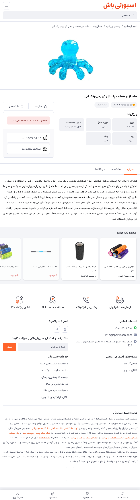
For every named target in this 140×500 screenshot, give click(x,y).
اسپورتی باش (130, 26)
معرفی (130, 169)
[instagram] (65, 329)
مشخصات (116, 169)
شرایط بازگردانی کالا (57, 384)
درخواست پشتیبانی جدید (53, 364)
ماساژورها (97, 26)
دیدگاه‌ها (100, 169)
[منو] (6, 5)
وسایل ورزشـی (113, 26)
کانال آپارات (130, 364)
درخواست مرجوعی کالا (56, 390)
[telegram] (57, 329)
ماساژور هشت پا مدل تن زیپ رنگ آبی (70, 26)
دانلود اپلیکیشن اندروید (54, 397)
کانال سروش (130, 370)
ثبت (9, 347)
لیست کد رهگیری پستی (54, 377)
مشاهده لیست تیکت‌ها (54, 370)
